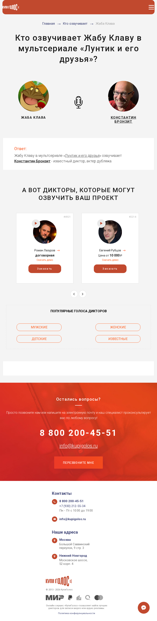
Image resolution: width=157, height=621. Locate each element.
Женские (118, 327)
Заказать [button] (44, 268)
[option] (44, 248)
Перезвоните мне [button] (78, 462)
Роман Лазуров (44, 250)
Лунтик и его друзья (82, 155)
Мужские (39, 327)
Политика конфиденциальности (76, 613)
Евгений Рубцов (110, 250)
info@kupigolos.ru (78, 445)
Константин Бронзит (32, 161)
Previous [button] (74, 294)
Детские (39, 339)
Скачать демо (45, 260)
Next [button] (82, 294)
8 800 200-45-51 (79, 433)
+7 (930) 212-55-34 (72, 506)
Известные (118, 339)
